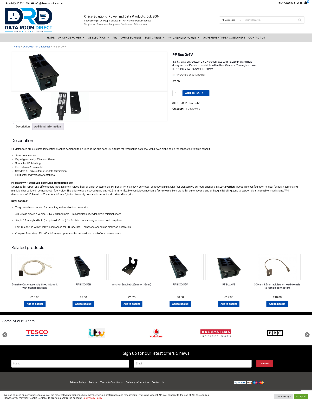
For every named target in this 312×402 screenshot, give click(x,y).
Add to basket (196, 93)
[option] (37, 333)
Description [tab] (23, 126)
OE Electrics (97, 37)
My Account (286, 2)
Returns (93, 382)
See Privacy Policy (92, 397)
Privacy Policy (78, 382)
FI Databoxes (43, 46)
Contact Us (256, 37)
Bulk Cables (153, 37)
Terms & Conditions (111, 382)
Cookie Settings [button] (283, 396)
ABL (115, 37)
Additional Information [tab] (47, 126)
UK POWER (28, 46)
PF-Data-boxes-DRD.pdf (190, 74)
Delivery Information (137, 382)
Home (51, 37)
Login (300, 2)
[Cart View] (305, 3)
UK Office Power (69, 37)
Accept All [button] (301, 396)
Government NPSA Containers (224, 37)
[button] (4, 334)
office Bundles (131, 37)
